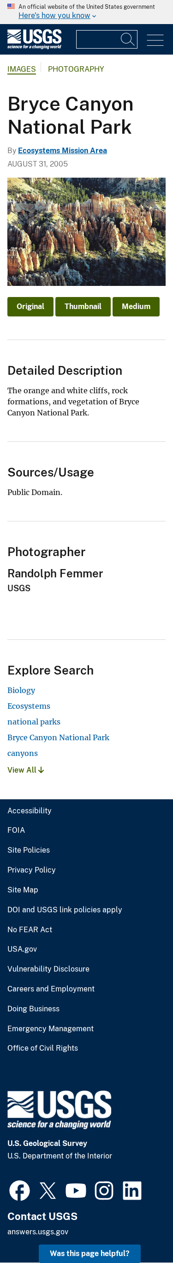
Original (30, 306)
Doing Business (33, 1009)
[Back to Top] (140, 1229)
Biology (21, 690)
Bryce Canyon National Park (58, 737)
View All (22, 770)
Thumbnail (83, 306)
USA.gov (22, 949)
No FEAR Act (29, 930)
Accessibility (29, 811)
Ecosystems (28, 706)
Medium (136, 306)
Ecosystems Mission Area (62, 150)
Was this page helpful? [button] (90, 1253)
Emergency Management (50, 1029)
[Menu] (155, 40)
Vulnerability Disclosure (48, 969)
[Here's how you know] (86, 12)
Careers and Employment (51, 989)
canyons (22, 753)
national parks (33, 721)
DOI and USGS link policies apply (64, 910)
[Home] (34, 47)
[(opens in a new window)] (19, 1189)
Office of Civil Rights (42, 1048)
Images (21, 69)
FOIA (16, 830)
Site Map (22, 890)
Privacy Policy (31, 870)
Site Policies (28, 850)
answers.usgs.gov (37, 1231)
